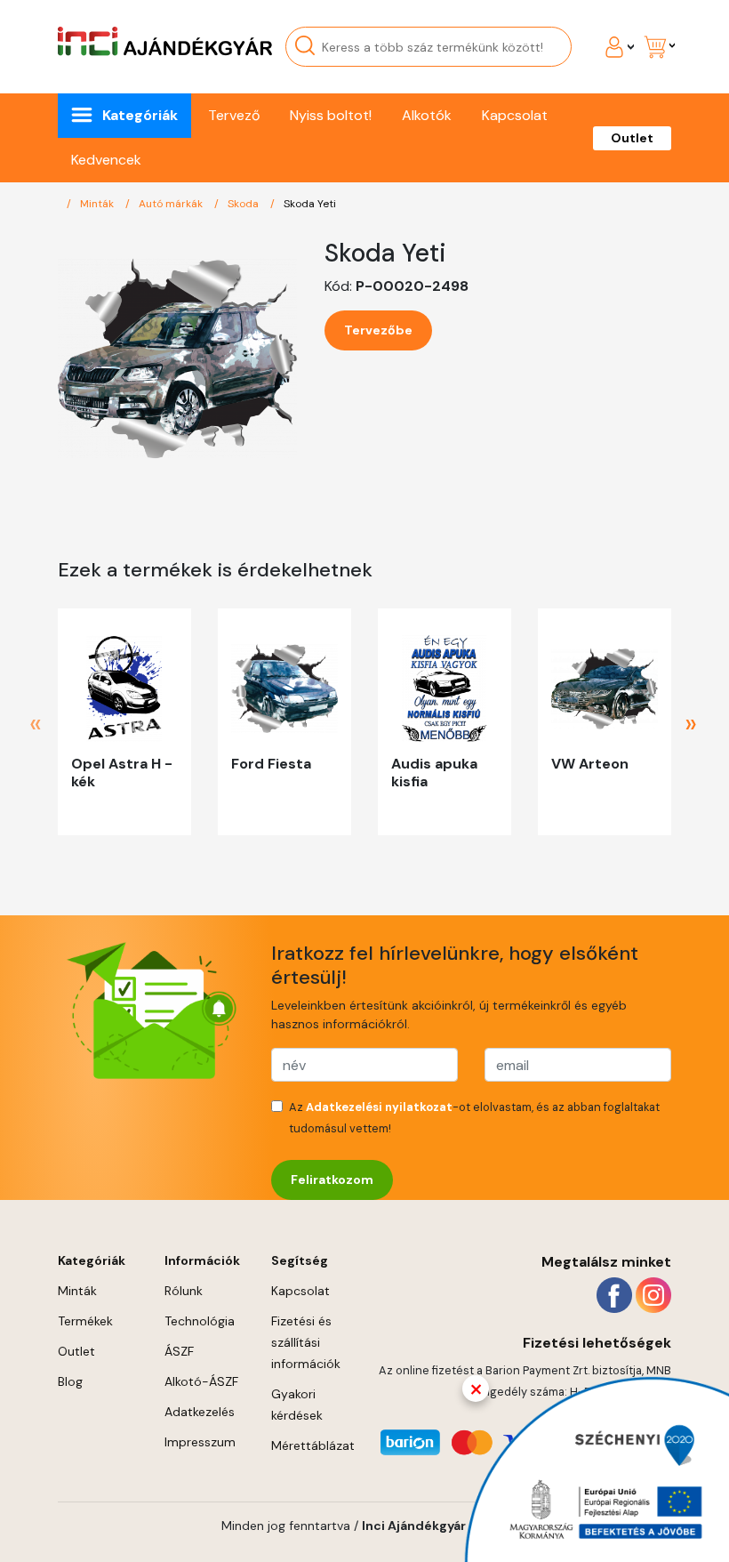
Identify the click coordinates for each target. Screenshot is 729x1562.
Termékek (85, 1321)
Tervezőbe (378, 330)
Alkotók (427, 115)
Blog (70, 1381)
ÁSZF (179, 1351)
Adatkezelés (199, 1412)
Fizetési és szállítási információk (305, 1342)
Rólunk (183, 1291)
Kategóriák (140, 115)
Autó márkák (172, 204)
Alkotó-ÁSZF (201, 1381)
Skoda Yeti (310, 204)
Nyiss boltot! (331, 115)
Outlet (632, 138)
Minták (98, 204)
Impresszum (200, 1442)
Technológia (199, 1321)
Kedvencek (106, 159)
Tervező (234, 115)
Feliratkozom (332, 1180)
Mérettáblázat (313, 1445)
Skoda (244, 204)
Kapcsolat (515, 115)
